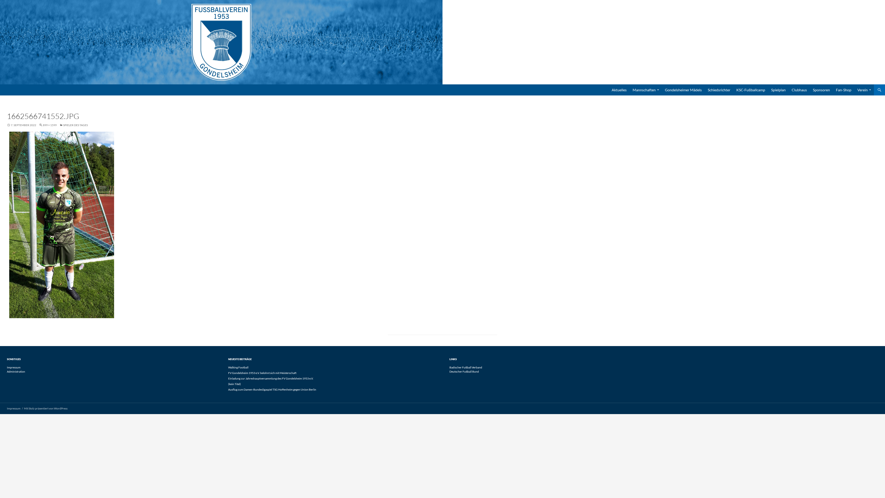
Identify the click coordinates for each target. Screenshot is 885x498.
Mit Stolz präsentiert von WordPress (46, 408)
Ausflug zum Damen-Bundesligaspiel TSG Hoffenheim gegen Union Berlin (272, 389)
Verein (862, 90)
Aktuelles (619, 90)
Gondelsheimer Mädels (683, 90)
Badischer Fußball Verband (465, 367)
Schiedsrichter (719, 90)
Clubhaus (799, 90)
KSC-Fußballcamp (750, 90)
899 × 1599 (50, 125)
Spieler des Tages (75, 125)
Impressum (14, 367)
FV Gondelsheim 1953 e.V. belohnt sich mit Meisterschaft (262, 373)
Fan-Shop (843, 90)
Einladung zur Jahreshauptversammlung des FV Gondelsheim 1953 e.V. (270, 378)
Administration (16, 371)
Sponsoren (821, 90)
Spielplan (778, 90)
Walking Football (238, 367)
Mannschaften (644, 90)
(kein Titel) (234, 384)
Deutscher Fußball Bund (464, 371)
